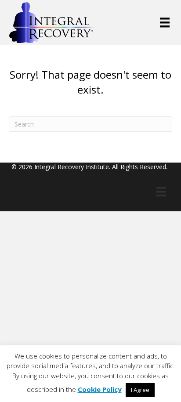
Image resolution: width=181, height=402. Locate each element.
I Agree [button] (140, 390)
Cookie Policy (100, 389)
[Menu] (165, 22)
